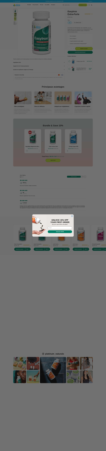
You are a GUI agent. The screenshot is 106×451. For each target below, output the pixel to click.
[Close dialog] (72, 216)
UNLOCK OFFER (60, 231)
